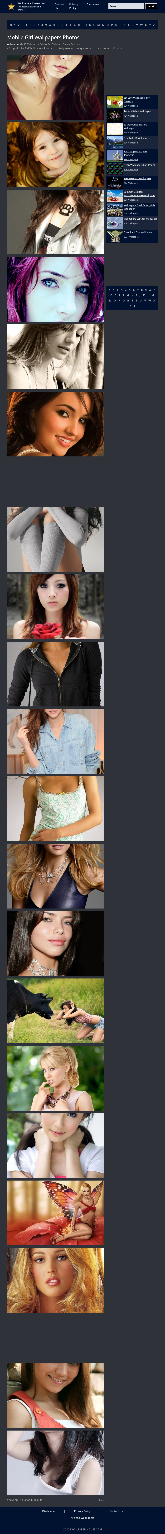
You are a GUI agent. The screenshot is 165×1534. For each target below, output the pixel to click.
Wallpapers (12, 44)
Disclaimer (93, 4)
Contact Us (116, 1511)
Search (151, 6)
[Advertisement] (55, 481)
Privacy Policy (82, 1511)
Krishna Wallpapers (82, 1518)
